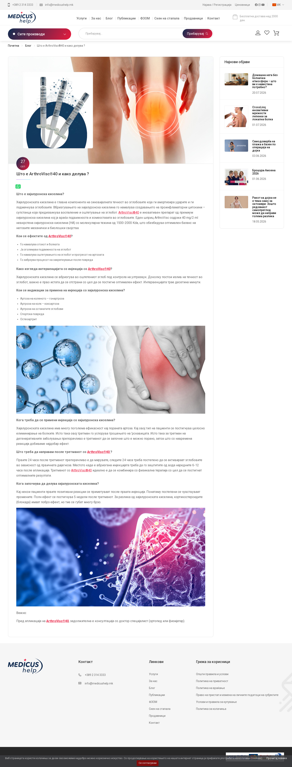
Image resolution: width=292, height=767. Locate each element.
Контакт (213, 18)
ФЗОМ (145, 18)
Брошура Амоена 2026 (264, 172)
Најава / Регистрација (217, 4)
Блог (109, 18)
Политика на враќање (210, 688)
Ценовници (242, 4)
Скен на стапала (166, 18)
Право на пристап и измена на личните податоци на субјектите (237, 695)
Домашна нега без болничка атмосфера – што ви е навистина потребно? (264, 81)
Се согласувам (148, 762)
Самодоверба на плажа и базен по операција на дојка (264, 146)
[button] (277, 4)
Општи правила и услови (212, 674)
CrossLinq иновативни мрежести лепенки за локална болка (262, 113)
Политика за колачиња (211, 708)
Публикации (126, 18)
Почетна (13, 45)
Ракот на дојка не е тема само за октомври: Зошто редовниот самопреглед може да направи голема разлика (264, 207)
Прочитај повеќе (276, 758)
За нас (96, 18)
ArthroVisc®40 (128, 212)
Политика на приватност (212, 681)
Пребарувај (196, 34)
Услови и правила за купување (216, 701)
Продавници (193, 18)
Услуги (81, 18)
